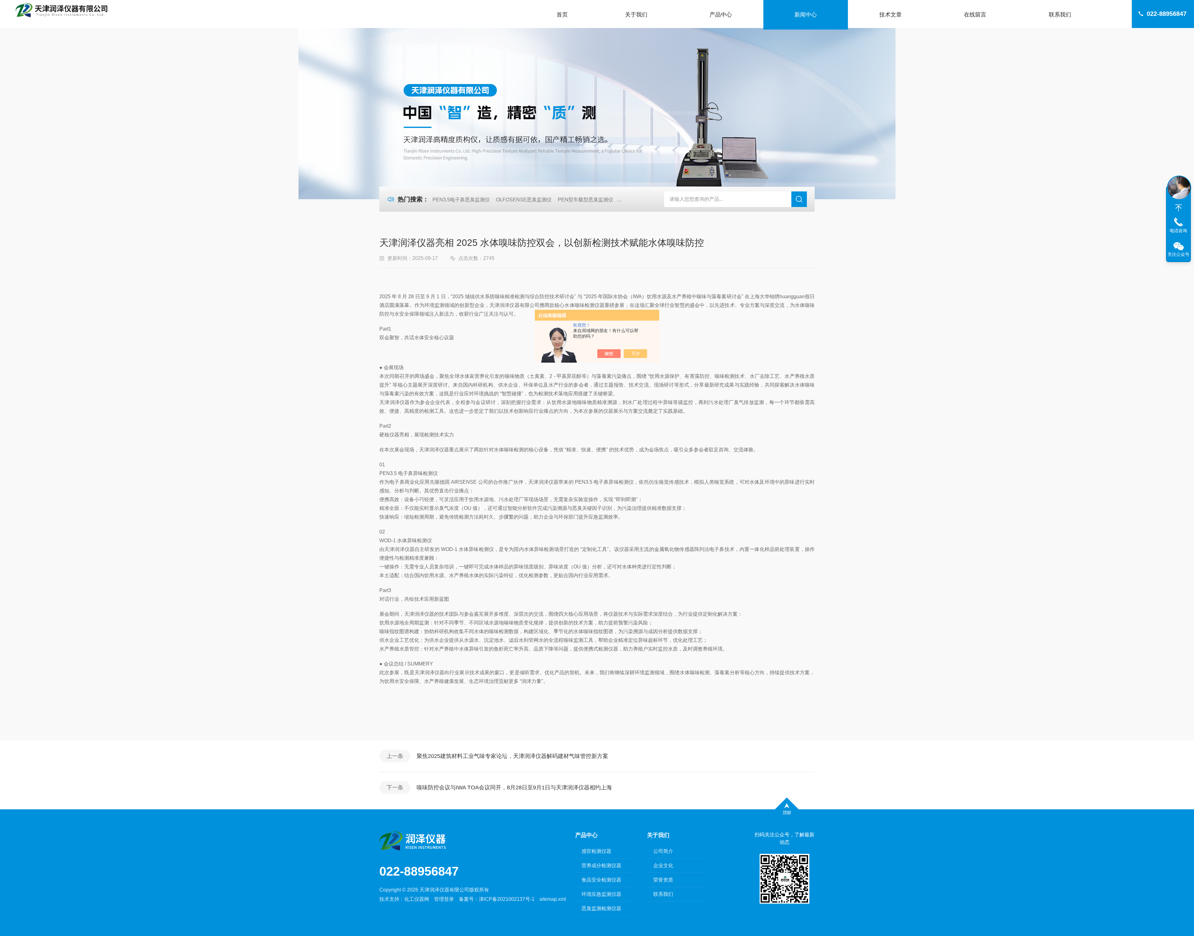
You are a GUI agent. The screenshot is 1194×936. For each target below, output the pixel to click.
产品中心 (721, 15)
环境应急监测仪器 (601, 894)
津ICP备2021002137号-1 (507, 899)
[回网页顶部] (1178, 208)
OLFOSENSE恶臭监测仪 (524, 199)
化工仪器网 (416, 899)
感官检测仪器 (596, 851)
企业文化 (663, 865)
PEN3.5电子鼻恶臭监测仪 (461, 199)
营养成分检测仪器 (601, 865)
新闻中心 (805, 15)
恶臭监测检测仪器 (601, 908)
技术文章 (890, 15)
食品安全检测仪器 (601, 879)
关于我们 (636, 15)
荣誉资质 (663, 879)
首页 (562, 15)
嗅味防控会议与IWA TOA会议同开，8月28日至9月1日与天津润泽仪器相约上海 (514, 787)
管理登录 (444, 899)
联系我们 (1060, 15)
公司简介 (663, 851)
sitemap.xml (552, 899)
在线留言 (975, 15)
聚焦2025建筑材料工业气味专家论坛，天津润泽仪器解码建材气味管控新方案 (512, 756)
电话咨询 (1178, 230)
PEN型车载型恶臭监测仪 (585, 199)
